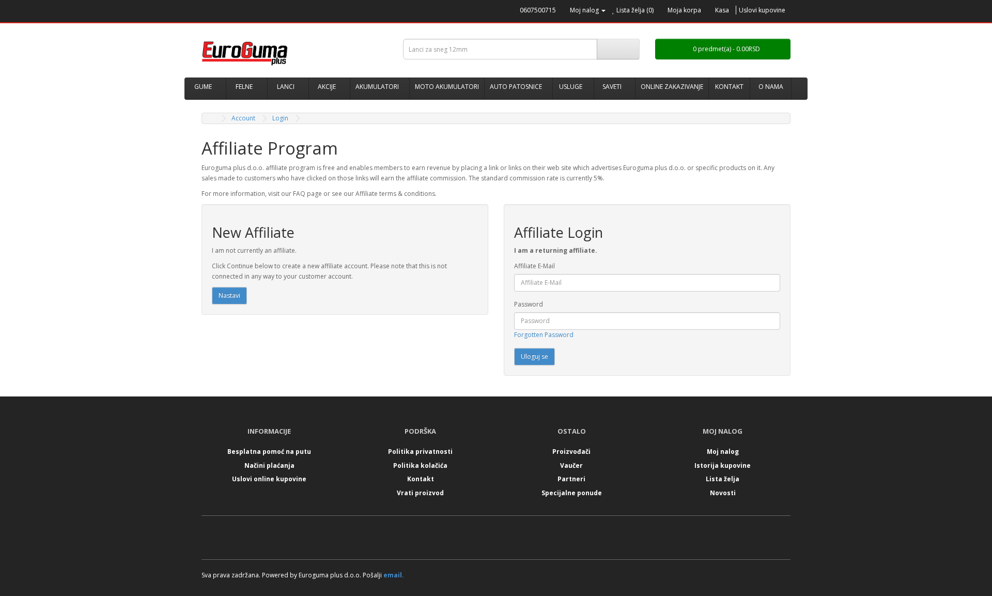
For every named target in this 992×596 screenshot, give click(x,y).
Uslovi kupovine (762, 10)
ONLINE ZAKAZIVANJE (672, 86)
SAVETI (612, 86)
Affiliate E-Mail (534, 266)
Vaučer (571, 465)
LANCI (286, 86)
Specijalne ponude (571, 492)
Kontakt (420, 479)
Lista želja (722, 479)
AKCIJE (327, 86)
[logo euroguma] (295, 53)
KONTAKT (729, 86)
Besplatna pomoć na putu (269, 451)
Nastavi (229, 295)
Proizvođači (571, 451)
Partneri (571, 479)
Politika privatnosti (420, 451)
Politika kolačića (420, 465)
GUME (203, 86)
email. (393, 575)
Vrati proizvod (420, 492)
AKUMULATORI (377, 86)
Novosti (723, 492)
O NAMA (770, 86)
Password (528, 304)
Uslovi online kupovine (269, 479)
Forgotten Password (544, 334)
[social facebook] (485, 540)
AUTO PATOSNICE (516, 86)
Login (280, 118)
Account (243, 118)
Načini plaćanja (269, 465)
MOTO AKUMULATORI (447, 86)
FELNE (244, 86)
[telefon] (515, 10)
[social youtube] (507, 540)
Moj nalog (723, 451)
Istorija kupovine (722, 465)
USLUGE (570, 86)
